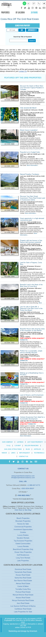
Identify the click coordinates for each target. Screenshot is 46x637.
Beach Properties (23, 518)
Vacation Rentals (23, 538)
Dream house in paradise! (29, 130)
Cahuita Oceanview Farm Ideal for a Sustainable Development (32, 418)
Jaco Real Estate (23, 603)
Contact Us (24, 340)
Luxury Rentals (23, 546)
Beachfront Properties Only (23, 549)
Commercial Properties (23, 527)
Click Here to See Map (23, 510)
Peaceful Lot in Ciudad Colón (30, 152)
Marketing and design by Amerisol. (23, 631)
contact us (23, 71)
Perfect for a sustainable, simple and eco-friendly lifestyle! (31, 351)
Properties (5, 12)
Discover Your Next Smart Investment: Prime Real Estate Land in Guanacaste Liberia (32, 198)
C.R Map (18, 445)
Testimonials (39, 453)
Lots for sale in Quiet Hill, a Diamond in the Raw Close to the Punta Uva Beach (31, 308)
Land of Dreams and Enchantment (31, 395)
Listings (20, 442)
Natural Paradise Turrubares (29, 174)
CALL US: (23, 481)
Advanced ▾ (32, 30)
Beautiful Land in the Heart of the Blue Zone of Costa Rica (31, 285)
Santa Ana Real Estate (23, 578)
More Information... (33, 165)
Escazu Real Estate (23, 575)
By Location (20, 12)
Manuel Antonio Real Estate (23, 595)
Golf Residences (23, 555)
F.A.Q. (8, 445)
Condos (23, 532)
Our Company (7, 442)
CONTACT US (23, 469)
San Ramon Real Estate (23, 580)
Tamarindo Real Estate (23, 572)
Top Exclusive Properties (23, 541)
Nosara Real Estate (23, 597)
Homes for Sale (23, 524)
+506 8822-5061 (23, 495)
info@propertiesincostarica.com (23, 477)
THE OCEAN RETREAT (28, 108)
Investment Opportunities (23, 529)
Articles (37, 449)
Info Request (24, 453)
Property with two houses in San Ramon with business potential (31, 241)
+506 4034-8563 (27, 488)
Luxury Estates (23, 535)
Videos (4, 453)
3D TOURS (34, 12)
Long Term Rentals (23, 558)
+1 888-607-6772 (33, 485)
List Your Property (35, 442)
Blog (28, 449)
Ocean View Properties (23, 552)
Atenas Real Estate (23, 583)
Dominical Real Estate (23, 569)
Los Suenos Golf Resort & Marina (23, 606)
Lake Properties (23, 560)
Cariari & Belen (23, 586)
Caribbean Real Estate (23, 609)
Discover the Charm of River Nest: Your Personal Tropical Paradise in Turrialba (32, 87)
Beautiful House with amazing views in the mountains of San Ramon (32, 329)
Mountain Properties (23, 521)
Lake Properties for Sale (23, 612)
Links (13, 453)
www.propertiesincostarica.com (23, 476)
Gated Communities (23, 543)
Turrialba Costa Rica (23, 589)
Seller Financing (31, 445)
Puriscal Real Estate (23, 592)
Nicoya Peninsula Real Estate (23, 600)
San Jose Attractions (13, 449)
